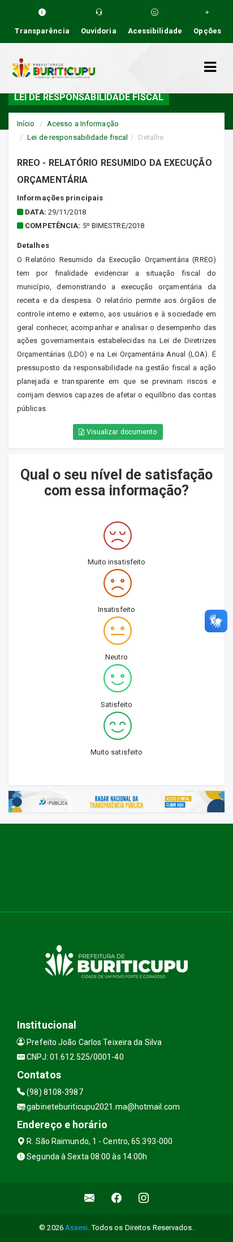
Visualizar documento (121, 432)
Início (26, 123)
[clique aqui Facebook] (117, 1198)
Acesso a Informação (83, 123)
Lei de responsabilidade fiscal (77, 137)
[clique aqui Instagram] (144, 1198)
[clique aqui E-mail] (90, 1198)
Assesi (76, 1227)
